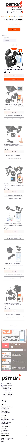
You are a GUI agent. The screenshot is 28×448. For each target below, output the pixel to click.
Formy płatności (5, 409)
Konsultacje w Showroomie (7, 438)
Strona (12, 44)
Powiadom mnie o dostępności (14, 115)
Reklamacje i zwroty (5, 412)
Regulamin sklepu (5, 423)
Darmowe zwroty (5, 408)
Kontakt (3, 441)
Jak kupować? (4, 417)
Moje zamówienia (5, 430)
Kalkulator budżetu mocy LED (7, 419)
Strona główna (4, 16)
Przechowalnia (4, 431)
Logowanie (3, 428)
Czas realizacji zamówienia (7, 406)
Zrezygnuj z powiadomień (14, 118)
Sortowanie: (5, 37)
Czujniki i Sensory (18, 16)
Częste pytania (4, 420)
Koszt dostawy (4, 411)
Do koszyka (14, 79)
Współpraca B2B (5, 439)
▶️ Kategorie (11, 16)
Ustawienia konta (5, 433)
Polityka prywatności (6, 422)
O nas (2, 442)
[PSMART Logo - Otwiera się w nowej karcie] (14, 377)
